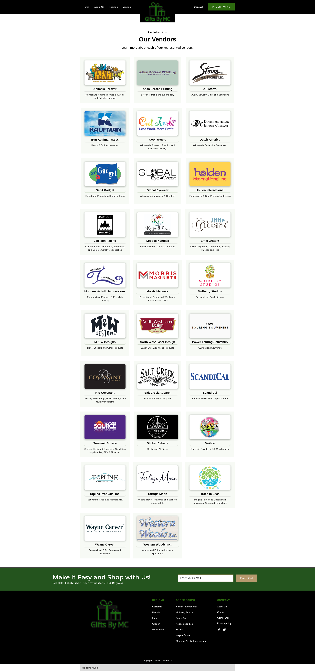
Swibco (179, 629)
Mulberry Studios (184, 612)
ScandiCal (181, 618)
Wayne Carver (183, 635)
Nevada (156, 612)
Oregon (156, 624)
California (157, 606)
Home (86, 7)
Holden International (186, 606)
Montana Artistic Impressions (191, 641)
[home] (157, 12)
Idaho (155, 618)
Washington (158, 629)
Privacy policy (224, 623)
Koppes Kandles (184, 624)
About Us (99, 7)
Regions (113, 7)
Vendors (127, 7)
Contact (198, 7)
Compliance (223, 617)
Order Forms (221, 7)
